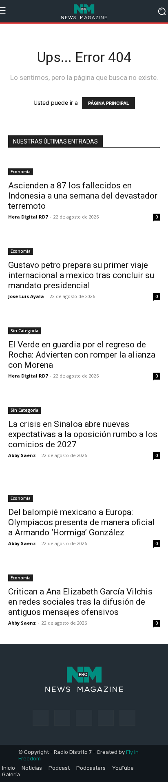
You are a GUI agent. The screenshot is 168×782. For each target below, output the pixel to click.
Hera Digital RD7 (28, 217)
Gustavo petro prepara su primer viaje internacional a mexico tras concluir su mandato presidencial (81, 275)
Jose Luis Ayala (26, 296)
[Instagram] (62, 718)
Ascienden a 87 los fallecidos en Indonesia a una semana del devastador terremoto (82, 196)
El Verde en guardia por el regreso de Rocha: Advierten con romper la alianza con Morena (81, 355)
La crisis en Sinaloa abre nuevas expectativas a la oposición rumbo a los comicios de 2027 (82, 434)
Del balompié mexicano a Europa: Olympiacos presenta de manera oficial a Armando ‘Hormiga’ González (81, 522)
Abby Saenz (22, 455)
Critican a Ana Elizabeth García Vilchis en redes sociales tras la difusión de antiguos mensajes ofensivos (80, 602)
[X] (106, 718)
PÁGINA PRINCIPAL (108, 103)
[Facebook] (41, 718)
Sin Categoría (24, 331)
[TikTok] (84, 718)
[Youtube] (127, 718)
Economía (21, 172)
